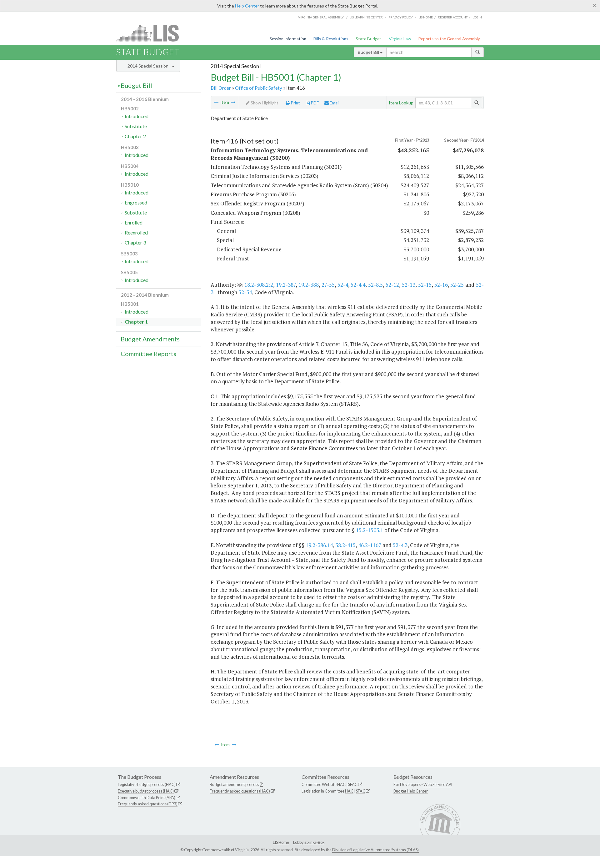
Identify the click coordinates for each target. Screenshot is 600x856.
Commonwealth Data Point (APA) (146, 797)
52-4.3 (400, 545)
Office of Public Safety (258, 88)
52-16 (441, 284)
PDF (314, 102)
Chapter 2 (135, 136)
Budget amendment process (234, 784)
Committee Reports (148, 353)
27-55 (328, 284)
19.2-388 (308, 284)
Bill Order (221, 88)
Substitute (136, 126)
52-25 (457, 284)
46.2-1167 (369, 545)
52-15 (425, 284)
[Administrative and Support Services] (216, 102)
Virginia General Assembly (321, 17)
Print (295, 102)
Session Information (287, 38)
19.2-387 (286, 284)
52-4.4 (358, 284)
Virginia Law (400, 38)
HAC (341, 784)
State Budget (368, 38)
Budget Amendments (150, 339)
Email (334, 102)
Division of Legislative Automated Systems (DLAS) (375, 849)
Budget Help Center (410, 790)
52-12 (392, 284)
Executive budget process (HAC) (146, 790)
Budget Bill (369, 52)
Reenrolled (136, 232)
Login (477, 17)
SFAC (353, 784)
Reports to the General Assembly (449, 38)
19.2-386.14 (319, 545)
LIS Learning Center (366, 17)
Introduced (136, 116)
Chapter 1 (136, 322)
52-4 (343, 284)
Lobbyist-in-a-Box (308, 842)
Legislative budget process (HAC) (147, 784)
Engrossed (136, 202)
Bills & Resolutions (330, 38)
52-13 (408, 284)
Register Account (453, 17)
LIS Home (281, 842)
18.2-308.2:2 (258, 284)
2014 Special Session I (150, 65)
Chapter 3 (135, 242)
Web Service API (437, 784)
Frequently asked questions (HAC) (240, 790)
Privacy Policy (400, 17)
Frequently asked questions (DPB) (148, 803)
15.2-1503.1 (369, 530)
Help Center (247, 5)
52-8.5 (375, 284)
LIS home (425, 17)
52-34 (245, 292)
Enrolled (133, 222)
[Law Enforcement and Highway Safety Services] (233, 102)
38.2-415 (345, 545)
